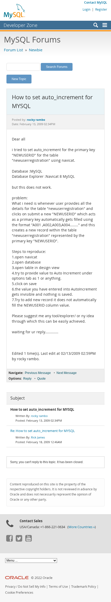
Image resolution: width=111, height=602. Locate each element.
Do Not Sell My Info (31, 587)
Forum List (13, 49)
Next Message (67, 373)
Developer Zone (20, 25)
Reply (27, 378)
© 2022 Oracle (41, 578)
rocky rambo (39, 416)
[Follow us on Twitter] (19, 540)
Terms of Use (58, 587)
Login (86, 9)
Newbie (35, 49)
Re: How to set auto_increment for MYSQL (42, 431)
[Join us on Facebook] (9, 540)
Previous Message (38, 373)
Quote (41, 378)
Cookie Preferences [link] (19, 592)
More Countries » (81, 527)
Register (101, 9)
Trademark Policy (83, 587)
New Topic (19, 79)
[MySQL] (14, 11)
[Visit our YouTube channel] (28, 540)
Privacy (10, 587)
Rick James (38, 437)
